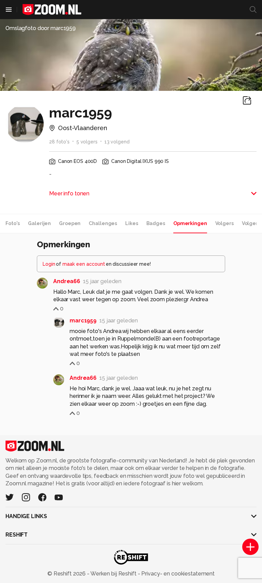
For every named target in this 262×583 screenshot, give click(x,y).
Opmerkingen (190, 223)
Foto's (12, 223)
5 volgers (87, 141)
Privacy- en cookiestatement (177, 573)
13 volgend (117, 141)
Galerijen (39, 223)
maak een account (83, 264)
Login (49, 264)
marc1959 (83, 320)
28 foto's (59, 141)
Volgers (224, 223)
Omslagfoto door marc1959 (40, 28)
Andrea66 (66, 281)
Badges (155, 223)
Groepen (70, 223)
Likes (131, 223)
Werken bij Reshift (113, 573)
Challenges (103, 223)
